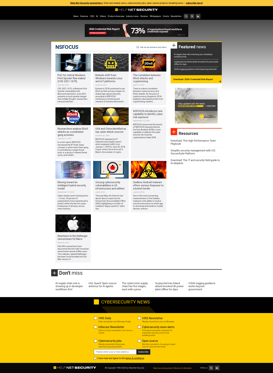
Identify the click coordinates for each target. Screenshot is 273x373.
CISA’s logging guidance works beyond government (195, 69)
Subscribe (143, 352)
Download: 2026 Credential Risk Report (193, 79)
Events (166, 16)
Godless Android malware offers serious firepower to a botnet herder (148, 185)
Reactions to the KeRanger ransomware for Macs (73, 237)
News (76, 16)
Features (84, 16)
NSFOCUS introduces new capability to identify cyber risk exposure (148, 114)
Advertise (187, 368)
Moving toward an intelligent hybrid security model (72, 185)
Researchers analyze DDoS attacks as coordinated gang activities (73, 131)
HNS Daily (104, 318)
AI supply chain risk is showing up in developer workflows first (69, 286)
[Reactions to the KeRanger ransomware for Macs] (73, 223)
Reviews (144, 16)
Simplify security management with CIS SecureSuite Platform (193, 152)
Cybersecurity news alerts (158, 327)
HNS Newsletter (152, 318)
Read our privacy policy (162, 368)
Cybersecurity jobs (110, 341)
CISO (92, 16)
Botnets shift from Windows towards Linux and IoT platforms (108, 78)
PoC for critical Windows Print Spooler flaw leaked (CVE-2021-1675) (71, 78)
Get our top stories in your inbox (153, 47)
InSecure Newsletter (111, 327)
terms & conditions (134, 358)
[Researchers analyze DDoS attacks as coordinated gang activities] (73, 116)
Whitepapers (155, 16)
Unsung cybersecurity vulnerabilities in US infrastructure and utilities (110, 185)
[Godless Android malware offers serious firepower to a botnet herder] (148, 170)
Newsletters (176, 16)
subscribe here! (194, 3)
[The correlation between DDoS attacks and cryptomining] (148, 62)
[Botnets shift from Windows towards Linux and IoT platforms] (111, 62)
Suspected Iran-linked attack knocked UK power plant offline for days (169, 286)
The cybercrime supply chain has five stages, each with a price (135, 286)
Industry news (132, 16)
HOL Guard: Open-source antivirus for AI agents (103, 285)
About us (178, 368)
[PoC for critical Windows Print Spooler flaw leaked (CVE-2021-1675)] (73, 62)
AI (97, 16)
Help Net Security (136, 368)
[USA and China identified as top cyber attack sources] (111, 116)
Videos (103, 16)
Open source (150, 341)
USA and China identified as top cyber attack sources (110, 130)
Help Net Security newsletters (86, 3)
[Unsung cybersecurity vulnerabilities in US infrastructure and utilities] (111, 170)
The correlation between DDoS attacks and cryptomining (147, 78)
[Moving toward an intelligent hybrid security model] (73, 170)
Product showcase (116, 16)
